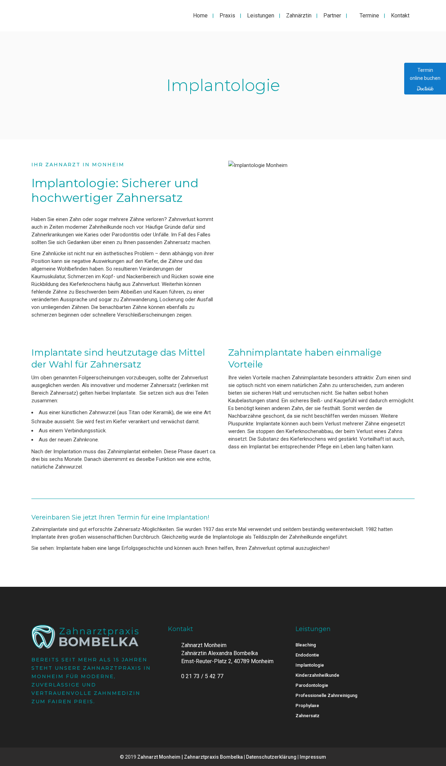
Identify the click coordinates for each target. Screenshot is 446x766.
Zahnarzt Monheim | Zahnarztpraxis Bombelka (190, 757)
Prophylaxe (307, 705)
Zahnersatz (307, 715)
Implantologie (309, 665)
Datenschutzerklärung (271, 757)
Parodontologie (311, 685)
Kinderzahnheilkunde (317, 675)
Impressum (313, 757)
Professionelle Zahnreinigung (326, 695)
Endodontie (307, 655)
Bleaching (305, 644)
